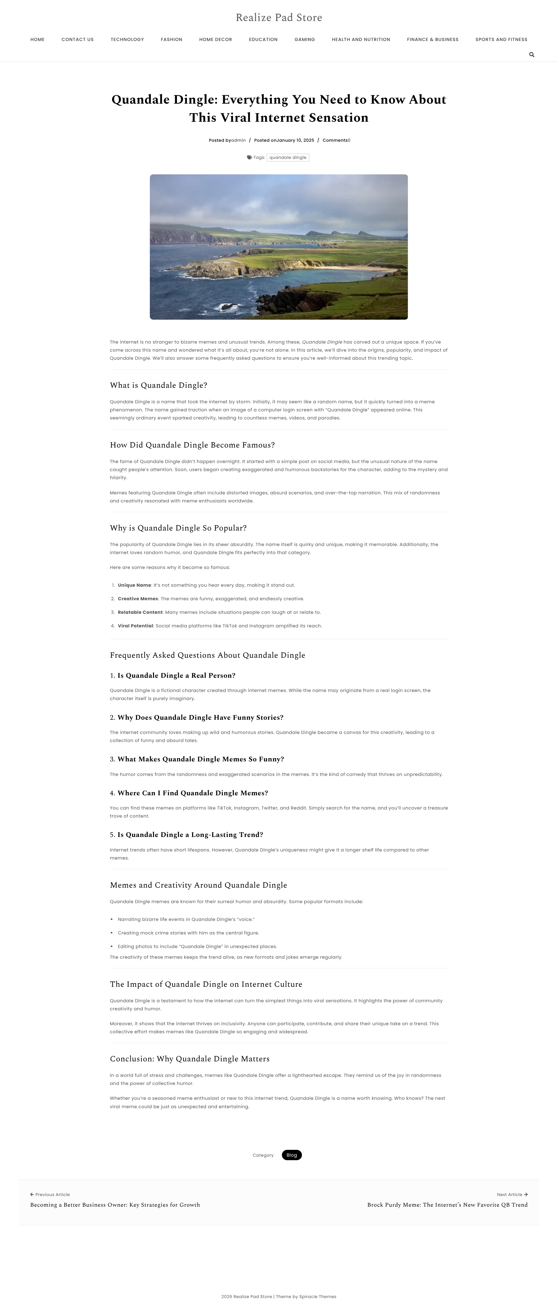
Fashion (171, 39)
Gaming (304, 39)
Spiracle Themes (317, 1297)
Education (263, 39)
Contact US (78, 39)
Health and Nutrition (361, 39)
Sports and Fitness (502, 39)
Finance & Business (433, 39)
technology (127, 39)
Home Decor (215, 39)
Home (37, 39)
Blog (292, 1155)
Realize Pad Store (279, 18)
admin (238, 140)
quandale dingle (288, 157)
